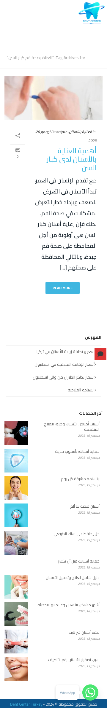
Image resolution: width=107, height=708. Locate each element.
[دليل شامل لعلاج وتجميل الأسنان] (16, 587)
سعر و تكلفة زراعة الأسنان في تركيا (66, 351)
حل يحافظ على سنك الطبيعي (77, 533)
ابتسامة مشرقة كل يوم (80, 478)
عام (64, 131)
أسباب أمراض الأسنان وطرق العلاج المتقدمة (72, 426)
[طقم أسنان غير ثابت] (16, 641)
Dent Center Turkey (26, 704)
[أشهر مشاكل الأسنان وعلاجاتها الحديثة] (16, 614)
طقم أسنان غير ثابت (84, 632)
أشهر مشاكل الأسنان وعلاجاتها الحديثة (68, 605)
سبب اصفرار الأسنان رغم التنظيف (74, 659)
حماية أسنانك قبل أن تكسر (79, 561)
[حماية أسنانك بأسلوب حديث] (16, 460)
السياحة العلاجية (81, 390)
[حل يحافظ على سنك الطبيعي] (16, 543)
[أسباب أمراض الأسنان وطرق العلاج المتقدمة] (16, 433)
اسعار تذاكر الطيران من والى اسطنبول (64, 377)
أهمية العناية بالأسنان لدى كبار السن (72, 159)
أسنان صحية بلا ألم (85, 506)
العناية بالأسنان (80, 131)
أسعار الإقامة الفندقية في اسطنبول (64, 364)
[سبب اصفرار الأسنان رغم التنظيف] (16, 669)
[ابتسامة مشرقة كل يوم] (16, 488)
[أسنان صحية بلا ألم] (16, 515)
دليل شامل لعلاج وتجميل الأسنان (73, 577)
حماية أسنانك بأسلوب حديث (77, 451)
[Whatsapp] (90, 692)
